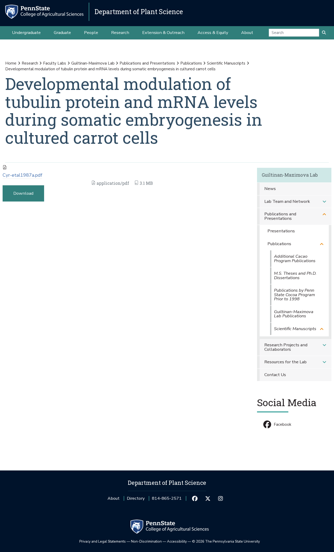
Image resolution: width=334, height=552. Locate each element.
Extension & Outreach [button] (163, 33)
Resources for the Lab (285, 362)
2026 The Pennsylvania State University (226, 541)
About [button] (247, 33)
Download (23, 193)
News (270, 189)
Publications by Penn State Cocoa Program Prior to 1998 (294, 294)
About (114, 498)
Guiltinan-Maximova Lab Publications (293, 314)
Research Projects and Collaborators (285, 347)
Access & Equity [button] (213, 33)
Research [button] (120, 33)
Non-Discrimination (146, 541)
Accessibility (177, 541)
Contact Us (275, 375)
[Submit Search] (324, 33)
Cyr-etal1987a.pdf (22, 175)
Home (10, 63)
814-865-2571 (167, 500)
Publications (191, 63)
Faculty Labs (54, 63)
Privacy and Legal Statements (102, 541)
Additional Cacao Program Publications (294, 258)
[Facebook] (195, 498)
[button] (324, 202)
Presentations (281, 231)
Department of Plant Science (138, 11)
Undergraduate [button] (26, 33)
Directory (136, 498)
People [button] (91, 33)
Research (30, 63)
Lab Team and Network (287, 201)
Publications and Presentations (147, 63)
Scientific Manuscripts (226, 63)
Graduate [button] (62, 33)
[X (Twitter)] (207, 498)
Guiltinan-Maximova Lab (93, 63)
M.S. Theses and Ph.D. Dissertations (295, 275)
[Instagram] (220, 498)
